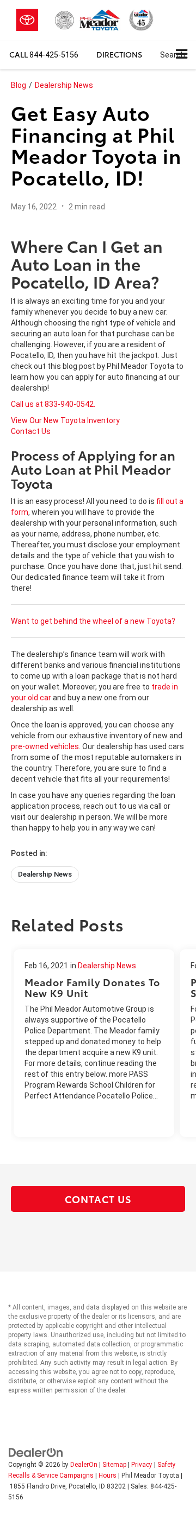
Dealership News (64, 85)
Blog (18, 85)
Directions (119, 54)
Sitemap (114, 1464)
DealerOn (83, 1464)
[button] (44, 55)
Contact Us (31, 431)
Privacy (141, 1464)
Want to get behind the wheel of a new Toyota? (93, 621)
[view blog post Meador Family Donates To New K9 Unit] (94, 1043)
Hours (108, 1475)
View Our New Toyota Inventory (65, 420)
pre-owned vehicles (45, 746)
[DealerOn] (36, 1451)
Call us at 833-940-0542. (53, 404)
